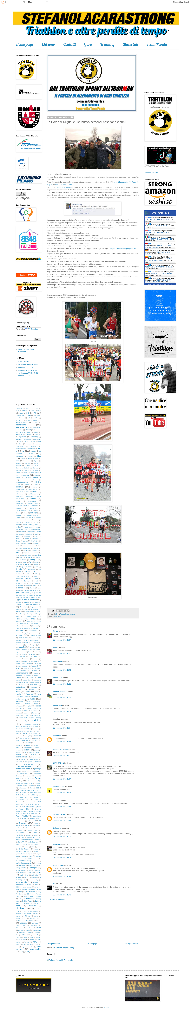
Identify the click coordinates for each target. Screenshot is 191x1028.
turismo (18, 918)
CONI (36, 510)
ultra (19, 920)
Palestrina (35, 713)
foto (17, 581)
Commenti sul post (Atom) (64, 948)
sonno (36, 851)
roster (29, 821)
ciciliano (35, 484)
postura (33, 754)
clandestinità (33, 489)
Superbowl (30, 872)
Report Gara (64, 614)
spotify (24, 856)
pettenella (19, 743)
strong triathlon (21, 868)
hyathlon (35, 614)
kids (39, 645)
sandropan (57, 661)
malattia (18, 659)
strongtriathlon (20, 870)
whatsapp (22, 940)
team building (33, 880)
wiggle (32, 939)
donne (18, 541)
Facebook (22, 560)
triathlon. (18, 916)
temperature (20, 884)
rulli (35, 821)
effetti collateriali (24, 548)
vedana (20, 930)
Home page (25, 44)
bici (23, 451)
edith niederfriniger (29, 546)
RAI (31, 771)
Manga (18, 661)
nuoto (32, 699)
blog (39, 456)
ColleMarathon (28, 496)
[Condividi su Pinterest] (68, 610)
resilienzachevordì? (32, 781)
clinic (27, 491)
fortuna (28, 578)
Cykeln (36, 527)
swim (38, 872)
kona (37, 647)
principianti (28, 761)
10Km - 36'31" (23, 362)
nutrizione (19, 701)
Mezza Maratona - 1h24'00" (28, 365)
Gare (88, 44)
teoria (36, 884)
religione (28, 778)
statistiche (28, 858)
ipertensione (33, 630)
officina (36, 703)
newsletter (34, 696)
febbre (36, 562)
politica (31, 752)
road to (38, 788)
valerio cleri (20, 925)
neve (21, 696)
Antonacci (38, 434)
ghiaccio (18, 602)
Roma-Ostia (34, 818)
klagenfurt (22, 647)
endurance (35, 553)
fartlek (18, 562)
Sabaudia (19, 825)
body (23, 458)
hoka (27, 614)
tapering (18, 877)
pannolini (30, 731)
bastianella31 (58, 865)
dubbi (17, 543)
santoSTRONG (32, 830)
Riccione (38, 783)
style (30, 870)
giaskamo (38, 602)
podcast (18, 750)
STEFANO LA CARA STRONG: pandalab (158, 281)
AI (29, 418)
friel (25, 583)
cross (36, 524)
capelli (18, 472)
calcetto (18, 465)
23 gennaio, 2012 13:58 (62, 742)
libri (36, 652)
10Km (57, 614)
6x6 (27, 413)
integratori (35, 626)
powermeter (37, 757)
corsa (18, 517)
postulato (19, 754)
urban (38, 921)
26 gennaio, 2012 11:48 (62, 895)
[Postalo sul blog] (60, 610)
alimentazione (21, 422)
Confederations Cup (23, 510)
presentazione (33, 759)
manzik (25, 661)
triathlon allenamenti (31, 911)
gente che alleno (22, 593)
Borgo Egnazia (33, 458)
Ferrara (27, 564)
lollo (39, 654)
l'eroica (24, 649)
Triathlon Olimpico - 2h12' (27, 370)
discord (26, 538)
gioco (20, 604)
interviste (19, 631)
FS (30, 583)
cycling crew (27, 527)
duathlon (34, 541)
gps (26, 609)
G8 (40, 585)
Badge (33, 441)
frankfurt (27, 581)
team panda (21, 882)
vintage (18, 937)
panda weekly (22, 721)
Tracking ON (168, 284)
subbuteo (38, 870)
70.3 (34, 413)
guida (18, 611)
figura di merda (27, 567)
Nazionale (29, 694)
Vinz (25, 937)
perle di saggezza (22, 740)
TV (24, 918)
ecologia (35, 543)
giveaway (35, 607)
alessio (28, 420)
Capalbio (35, 470)
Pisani (28, 745)
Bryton (36, 461)
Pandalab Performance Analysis (27, 726)
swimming (34, 875)
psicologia (37, 769)
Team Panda (157, 44)
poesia (36, 750)
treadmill (35, 903)
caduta (27, 463)
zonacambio (35, 949)
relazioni (18, 778)
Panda (27, 715)
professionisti (28, 764)
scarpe (36, 835)
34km (32, 410)
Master (18, 668)
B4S (26, 441)
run (40, 821)
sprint (30, 856)
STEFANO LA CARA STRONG (161, 239)
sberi (35, 832)
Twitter (32, 918)
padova (18, 713)
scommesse (31, 837)
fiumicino (18, 574)
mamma (26, 659)
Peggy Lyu (57, 678)
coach (34, 492)
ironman (19, 635)
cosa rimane (28, 517)
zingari (23, 947)
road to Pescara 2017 (30, 813)
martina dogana (23, 666)
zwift (27, 952)
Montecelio (37, 680)
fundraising (19, 585)
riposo (39, 785)
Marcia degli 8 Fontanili (24, 663)
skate (26, 847)
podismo (27, 750)
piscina (36, 745)
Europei (20, 557)
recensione (23, 773)
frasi (36, 581)
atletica (18, 439)
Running (72, 614)
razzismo (38, 771)
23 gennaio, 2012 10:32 (62, 670)
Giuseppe (57, 844)
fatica (24, 562)
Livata (24, 654)
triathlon (20, 908)
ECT (17, 546)
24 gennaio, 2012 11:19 (62, 837)
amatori (36, 432)
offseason (19, 706)
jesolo (27, 645)
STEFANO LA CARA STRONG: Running (158, 259)
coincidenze (19, 494)
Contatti (69, 44)
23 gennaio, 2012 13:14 (62, 728)
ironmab (35, 633)
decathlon (21, 531)
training (29, 899)
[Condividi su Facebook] (65, 610)
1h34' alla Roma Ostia (63, 185)
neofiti (39, 694)
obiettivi (18, 703)
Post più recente (54, 944)
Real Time (159, 284)
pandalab (35, 720)
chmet (27, 484)
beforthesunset (21, 448)
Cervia (27, 477)
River (31, 788)
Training (107, 44)
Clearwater (19, 491)
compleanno (32, 501)
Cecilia (36, 475)
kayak (34, 645)
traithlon (26, 903)
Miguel (36, 673)
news (27, 696)
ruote (36, 823)
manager (36, 659)
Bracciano (26, 461)
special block (20, 854)
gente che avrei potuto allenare (29, 597)
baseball (33, 446)
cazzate (25, 475)
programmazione (23, 766)
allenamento (21, 427)
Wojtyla (26, 942)
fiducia (36, 564)
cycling (18, 527)
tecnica (35, 882)
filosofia (19, 569)
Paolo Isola (57, 705)
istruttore (27, 642)
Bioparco (30, 456)
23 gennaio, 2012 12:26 (62, 712)
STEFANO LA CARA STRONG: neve (158, 226)
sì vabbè (34, 844)
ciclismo (19, 487)
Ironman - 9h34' (24, 376)
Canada (35, 468)
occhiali (27, 703)
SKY (32, 847)
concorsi (33, 508)
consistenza (19, 515)
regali (36, 776)
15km (36, 408)
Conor (26, 513)
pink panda (37, 743)
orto (21, 708)
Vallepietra (19, 928)
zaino (36, 944)
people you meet (25, 738)
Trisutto (27, 916)
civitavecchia (20, 489)
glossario (19, 609)
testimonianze (27, 887)
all (35, 422)
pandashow (19, 731)
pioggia (20, 745)
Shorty (25, 844)
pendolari (37, 736)
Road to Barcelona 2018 (29, 790)
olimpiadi (28, 706)
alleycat (28, 430)
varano (38, 928)
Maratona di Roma (63, 187)
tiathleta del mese (28, 889)
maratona (33, 661)
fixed (27, 574)
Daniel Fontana (35, 529)
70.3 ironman (20, 415)
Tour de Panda (29, 896)
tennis (29, 884)
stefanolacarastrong (23, 861)
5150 (21, 413)
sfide (17, 844)
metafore (34, 670)
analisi (29, 434)
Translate (34, 329)
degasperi (30, 531)
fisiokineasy (31, 569)
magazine (33, 656)
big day (33, 451)
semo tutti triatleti (28, 839)
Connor (18, 513)
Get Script (151, 284)
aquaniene (22, 437)
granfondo (34, 609)
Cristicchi (18, 522)
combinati (32, 499)
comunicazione (33, 503)
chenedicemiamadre (23, 482)
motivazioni (33, 689)
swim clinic (24, 875)
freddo (18, 583)
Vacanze (35, 923)
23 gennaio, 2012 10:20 (62, 640)
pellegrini (28, 736)
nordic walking (21, 699)
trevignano (32, 905)
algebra (35, 420)
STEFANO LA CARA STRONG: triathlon (158, 246)
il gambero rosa (30, 616)
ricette (20, 785)
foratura (35, 576)
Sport (30, 854)
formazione (19, 578)
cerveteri (18, 477)
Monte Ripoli (27, 680)
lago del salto (34, 649)
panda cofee (36, 715)
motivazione (20, 689)
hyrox (17, 616)
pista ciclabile (28, 747)
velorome (22, 932)
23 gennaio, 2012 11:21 (62, 684)
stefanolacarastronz (23, 863)
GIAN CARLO (58, 763)
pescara (34, 741)
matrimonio (27, 668)
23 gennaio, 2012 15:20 (62, 779)
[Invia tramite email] (57, 610)
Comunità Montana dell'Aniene (27, 505)
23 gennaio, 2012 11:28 (62, 698)
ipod (26, 633)
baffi (39, 441)
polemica (19, 752)
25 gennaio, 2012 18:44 (62, 876)
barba (29, 444)
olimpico (38, 706)
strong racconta (33, 865)
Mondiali (18, 678)
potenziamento (21, 757)
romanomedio (20, 821)
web (31, 937)
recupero (28, 776)
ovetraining (34, 710)
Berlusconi (31, 448)
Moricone (22, 685)
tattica (26, 877)
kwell (17, 649)
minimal (28, 675)
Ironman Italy (23, 638)
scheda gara (20, 837)
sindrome (19, 847)
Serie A (38, 839)
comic (18, 501)
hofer (20, 614)
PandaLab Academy (31, 724)
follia (36, 574)
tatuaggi (33, 877)
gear (39, 588)
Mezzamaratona (22, 673)
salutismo (36, 825)
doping (25, 541)
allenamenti (21, 425)
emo (17, 553)
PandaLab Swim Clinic (23, 729)
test (17, 887)
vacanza (23, 923)
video (24, 935)
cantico (27, 470)
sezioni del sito (33, 842)
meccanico (37, 668)
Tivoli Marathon (30, 892)
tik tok (39, 889)
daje (26, 529)
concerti (18, 508)
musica (27, 692)
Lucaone (22, 656)
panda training (36, 717)
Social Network (24, 849)
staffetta (38, 856)
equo (17, 555)
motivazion (34, 687)
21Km (24, 410)
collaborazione (33, 494)
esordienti (37, 555)
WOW (35, 942)
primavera (19, 761)
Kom (31, 647)
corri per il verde (32, 515)
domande (35, 538)
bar (20, 444)
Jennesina (19, 645)
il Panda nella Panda (28, 617)
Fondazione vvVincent (23, 576)
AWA (20, 441)
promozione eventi (23, 769)
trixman (36, 916)
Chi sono (48, 44)
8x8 (29, 415)
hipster (39, 611)
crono (18, 524)
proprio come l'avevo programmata (123, 248)
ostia (26, 710)
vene (30, 932)
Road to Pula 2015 (22, 816)
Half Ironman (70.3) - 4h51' (28, 373)
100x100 (19, 408)
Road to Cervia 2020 (28, 795)
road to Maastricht (28, 806)
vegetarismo (37, 930)
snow (39, 847)
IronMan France (35, 635)
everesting (29, 557)
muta (36, 692)
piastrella (28, 743)
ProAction (38, 761)
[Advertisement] (93, 921)
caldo (36, 465)
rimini (32, 785)
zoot (21, 952)
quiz (19, 771)
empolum (26, 553)
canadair (18, 470)
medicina (23, 670)
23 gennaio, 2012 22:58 (62, 807)
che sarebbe (29, 480)
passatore (34, 733)
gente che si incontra (27, 600)
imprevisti (30, 621)
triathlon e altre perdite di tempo (27, 913)
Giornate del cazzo (33, 604)
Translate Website (151, 173)
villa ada (35, 935)
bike (31, 453)
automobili (27, 439)
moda (36, 675)
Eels (39, 546)
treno (18, 906)
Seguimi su (24, 275)
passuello (19, 736)
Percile (36, 738)
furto (34, 585)
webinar (38, 937)
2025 (17, 410)
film (37, 567)
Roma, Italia (57, 616)
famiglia (33, 560)
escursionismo (26, 555)
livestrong (32, 654)
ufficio (39, 918)
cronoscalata (27, 524)
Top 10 (28, 894)
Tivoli (20, 892)
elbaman (26, 550)
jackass (36, 642)
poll (37, 752)
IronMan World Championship (27, 640)
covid (36, 520)
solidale (18, 851)
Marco (55, 631)
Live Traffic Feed (160, 213)
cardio (25, 472)
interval (35, 628)
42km (39, 410)
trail (19, 899)
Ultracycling (29, 920)
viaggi (37, 932)
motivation (33, 685)
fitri (35, 572)
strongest (33, 868)
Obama (36, 701)
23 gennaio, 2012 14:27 (62, 756)
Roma (24, 818)
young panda (26, 944)
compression (20, 503)
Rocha (55, 648)
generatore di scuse (31, 590)
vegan (28, 930)
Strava (38, 863)
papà (25, 733)
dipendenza (27, 536)
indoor (38, 621)
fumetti (36, 583)
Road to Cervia (21, 792)
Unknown (57, 735)
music (18, 692)
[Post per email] (53, 610)
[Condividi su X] (62, 610)
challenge (37, 477)
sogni (36, 849)
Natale (18, 694)
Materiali (130, 44)
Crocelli (36, 522)
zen (17, 947)
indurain (18, 626)
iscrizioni (18, 642)
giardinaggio (28, 602)
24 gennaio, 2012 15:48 (62, 858)
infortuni (26, 626)
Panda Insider (23, 717)
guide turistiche (29, 611)
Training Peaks (27, 901)
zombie (31, 947)
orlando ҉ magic (59, 786)
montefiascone (23, 682)
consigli (33, 513)
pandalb (36, 729)
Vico (17, 935)
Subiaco (20, 872)
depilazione (28, 534)
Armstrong (34, 437)
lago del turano (21, 652)
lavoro (30, 652)
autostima (37, 439)
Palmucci (19, 715)
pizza (37, 747)
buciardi (18, 463)
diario (37, 534)
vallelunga (34, 925)
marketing (38, 663)
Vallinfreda (29, 928)
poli (25, 752)
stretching (21, 865)
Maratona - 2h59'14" (25, 367)
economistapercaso (61, 749)
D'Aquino (19, 529)
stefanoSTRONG (59, 814)
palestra (26, 713)
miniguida (19, 675)
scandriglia (19, 835)
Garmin (32, 588)
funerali (28, 585)
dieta (18, 536)
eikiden (36, 548)
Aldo (36, 418)
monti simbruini (36, 682)
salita (27, 825)
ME (54, 884)
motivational (20, 687)
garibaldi (21, 588)
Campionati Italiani (22, 468)
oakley (29, 701)
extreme (38, 557)
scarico (28, 835)
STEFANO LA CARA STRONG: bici (158, 219)
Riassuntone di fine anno (24, 783)
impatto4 (19, 621)
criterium (27, 522)
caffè (36, 463)
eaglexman (26, 543)
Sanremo (29, 828)
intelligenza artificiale (23, 628)
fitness (27, 571)
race (25, 771)
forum (36, 578)
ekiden (18, 550)
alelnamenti (19, 420)
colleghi (18, 496)
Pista (18, 748)
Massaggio (34, 666)
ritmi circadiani (22, 788)
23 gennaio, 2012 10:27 (62, 654)
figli (17, 567)
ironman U (34, 638)
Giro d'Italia (23, 607)
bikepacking (19, 456)
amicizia (19, 434)
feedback (19, 564)
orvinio (28, 708)
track (39, 896)
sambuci (18, 828)
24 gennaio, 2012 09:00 (62, 821)
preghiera (22, 759)
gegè (20, 590)
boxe (17, 461)
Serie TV (21, 842)
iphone (18, 633)
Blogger (106, 1007)
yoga (17, 944)
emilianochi (35, 550)
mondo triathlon (29, 678)
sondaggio (27, 851)
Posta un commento (57, 900)
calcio (28, 465)
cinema (34, 487)
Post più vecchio (131, 944)
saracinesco (20, 833)
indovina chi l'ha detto (29, 623)
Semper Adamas (60, 692)
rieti (26, 785)
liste (17, 654)
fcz (30, 562)
